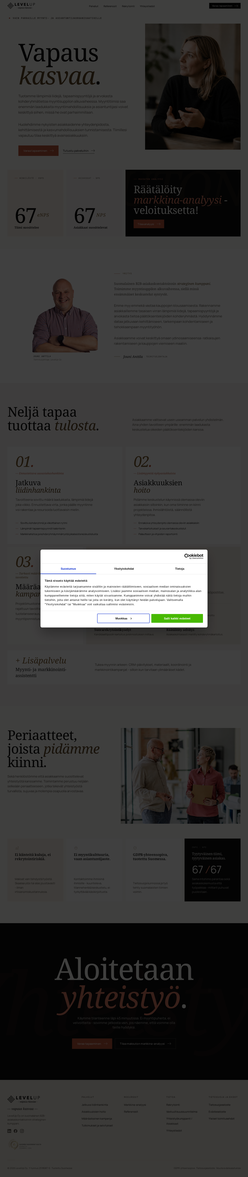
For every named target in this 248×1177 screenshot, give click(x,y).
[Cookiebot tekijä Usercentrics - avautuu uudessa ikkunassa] (187, 556)
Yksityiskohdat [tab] (124, 568)
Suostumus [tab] (68, 568)
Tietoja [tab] (179, 568)
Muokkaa (121, 618)
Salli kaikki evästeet (177, 618)
